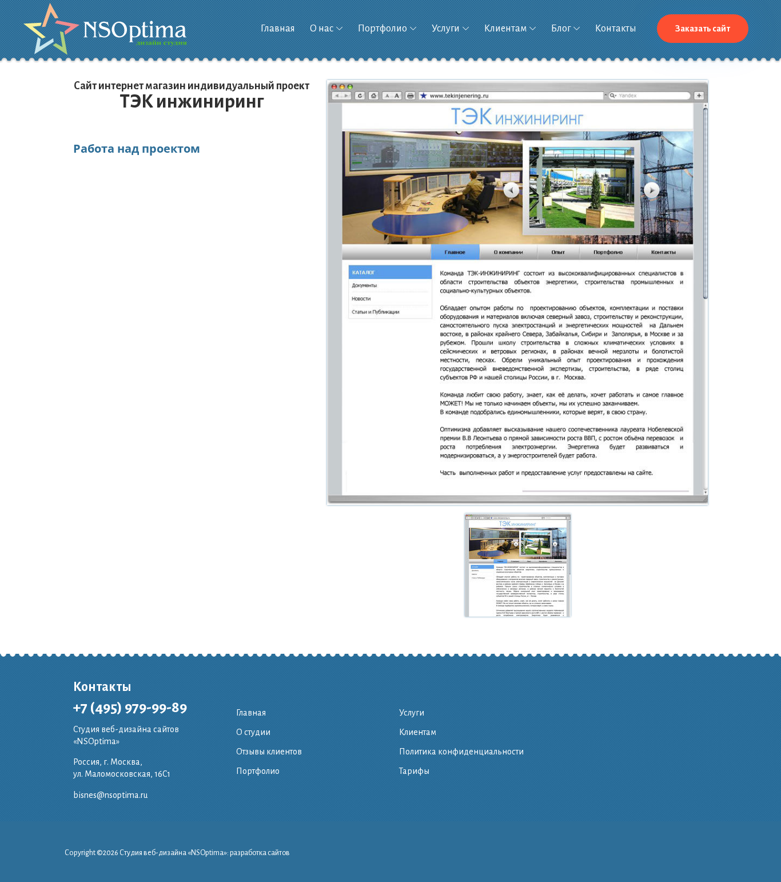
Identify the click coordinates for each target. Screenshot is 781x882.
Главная (278, 28)
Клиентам (505, 28)
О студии (253, 732)
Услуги (446, 28)
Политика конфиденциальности (461, 751)
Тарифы (414, 771)
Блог (561, 28)
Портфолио (382, 28)
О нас (321, 28)
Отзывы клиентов (269, 751)
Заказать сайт (702, 28)
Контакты (615, 28)
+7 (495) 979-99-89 (130, 707)
